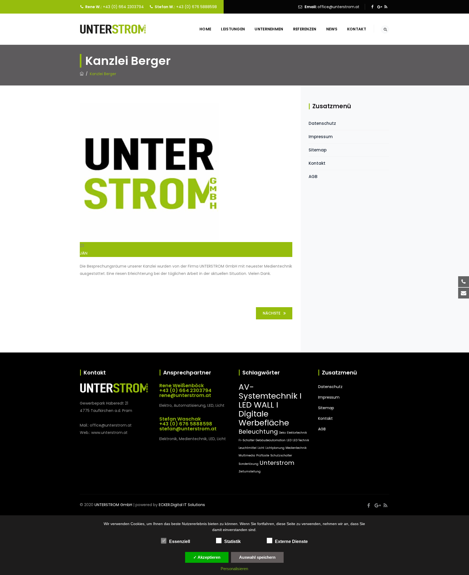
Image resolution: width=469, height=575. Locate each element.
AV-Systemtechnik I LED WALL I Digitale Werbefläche (270, 404)
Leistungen (233, 29)
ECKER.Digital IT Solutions (182, 504)
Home (205, 29)
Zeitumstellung (250, 471)
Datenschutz (322, 123)
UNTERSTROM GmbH (113, 504)
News (331, 29)
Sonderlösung (248, 464)
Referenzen (304, 29)
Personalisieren (234, 568)
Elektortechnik (297, 433)
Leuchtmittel (247, 448)
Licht (261, 448)
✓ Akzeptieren (206, 557)
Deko (282, 433)
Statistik (232, 541)
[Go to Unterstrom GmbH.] (82, 74)
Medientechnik (296, 448)
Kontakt (356, 29)
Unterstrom (276, 463)
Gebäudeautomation (271, 440)
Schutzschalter (281, 455)
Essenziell (179, 541)
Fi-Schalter (247, 440)
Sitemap (318, 150)
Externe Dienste (291, 541)
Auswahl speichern (257, 557)
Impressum (321, 136)
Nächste (271, 313)
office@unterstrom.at (338, 6)
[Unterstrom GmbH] (113, 29)
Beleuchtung (258, 431)
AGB (313, 176)
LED (289, 440)
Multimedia (247, 455)
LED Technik (301, 440)
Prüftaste (262, 455)
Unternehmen (269, 29)
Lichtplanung (274, 448)
